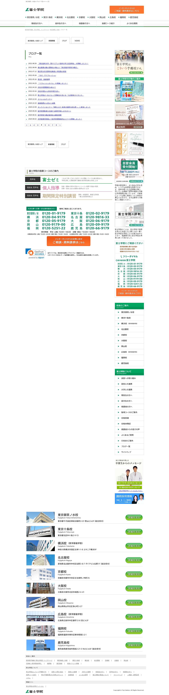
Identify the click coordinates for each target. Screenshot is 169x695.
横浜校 (87, 660)
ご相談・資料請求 (133, 675)
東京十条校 (76, 660)
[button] (35, 253)
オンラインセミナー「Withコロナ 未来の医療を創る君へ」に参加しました (64, 107)
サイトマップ (118, 675)
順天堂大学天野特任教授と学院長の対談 (52, 71)
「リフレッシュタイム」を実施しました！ (53, 83)
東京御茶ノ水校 (62, 660)
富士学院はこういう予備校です (36, 672)
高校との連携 (72, 672)
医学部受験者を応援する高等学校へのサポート (54, 111)
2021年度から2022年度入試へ (48, 91)
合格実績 (71, 675)
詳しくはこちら (68, 180)
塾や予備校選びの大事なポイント (52, 675)
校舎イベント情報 (73, 663)
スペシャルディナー (45, 99)
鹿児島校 (59, 663)
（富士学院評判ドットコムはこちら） (130, 491)
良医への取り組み (57, 672)
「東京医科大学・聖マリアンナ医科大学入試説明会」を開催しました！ (63, 63)
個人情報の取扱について (101, 675)
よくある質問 (83, 675)
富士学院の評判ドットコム (35, 686)
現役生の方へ (100, 672)
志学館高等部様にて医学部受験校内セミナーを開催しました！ (60, 119)
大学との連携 (86, 672)
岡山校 (126, 660)
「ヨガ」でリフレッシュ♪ (47, 75)
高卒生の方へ (113, 672)
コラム (28, 678)
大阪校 (116, 660)
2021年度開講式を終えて (47, 87)
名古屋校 (97, 660)
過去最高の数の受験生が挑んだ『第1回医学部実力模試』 (58, 67)
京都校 (107, 660)
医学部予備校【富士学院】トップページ (39, 660)
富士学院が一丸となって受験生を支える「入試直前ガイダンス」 (61, 95)
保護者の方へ (127, 672)
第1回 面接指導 (44, 79)
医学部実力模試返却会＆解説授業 (50, 115)
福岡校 (49, 663)
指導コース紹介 (31, 675)
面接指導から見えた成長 (46, 103)
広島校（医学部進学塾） (34, 663)
